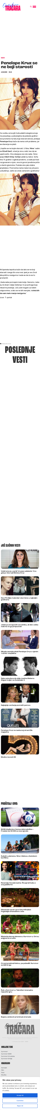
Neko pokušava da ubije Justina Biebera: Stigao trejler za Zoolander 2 (18, 679)
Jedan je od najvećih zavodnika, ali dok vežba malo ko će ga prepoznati (19, 626)
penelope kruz (6, 343)
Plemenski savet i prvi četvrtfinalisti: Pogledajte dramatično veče (16, 910)
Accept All (20, 1095)
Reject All (20, 1106)
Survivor (4, 1051)
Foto (2, 1072)
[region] (20, 1093)
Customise (20, 1100)
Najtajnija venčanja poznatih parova (15, 705)
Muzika (3, 1075)
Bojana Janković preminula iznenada (16, 1017)
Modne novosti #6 (8, 757)
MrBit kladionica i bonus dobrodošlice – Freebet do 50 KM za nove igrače (17, 830)
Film (2, 1070)
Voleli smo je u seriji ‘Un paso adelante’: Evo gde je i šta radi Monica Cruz (18, 572)
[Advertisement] (20, 35)
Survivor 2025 (6, 1054)
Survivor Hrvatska (8, 1056)
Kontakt (4, 1068)
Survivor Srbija (6, 1058)
